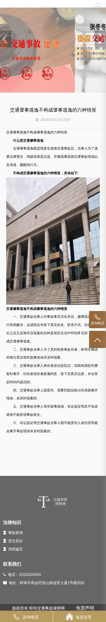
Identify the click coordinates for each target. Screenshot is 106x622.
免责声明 (85, 608)
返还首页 (84, 617)
